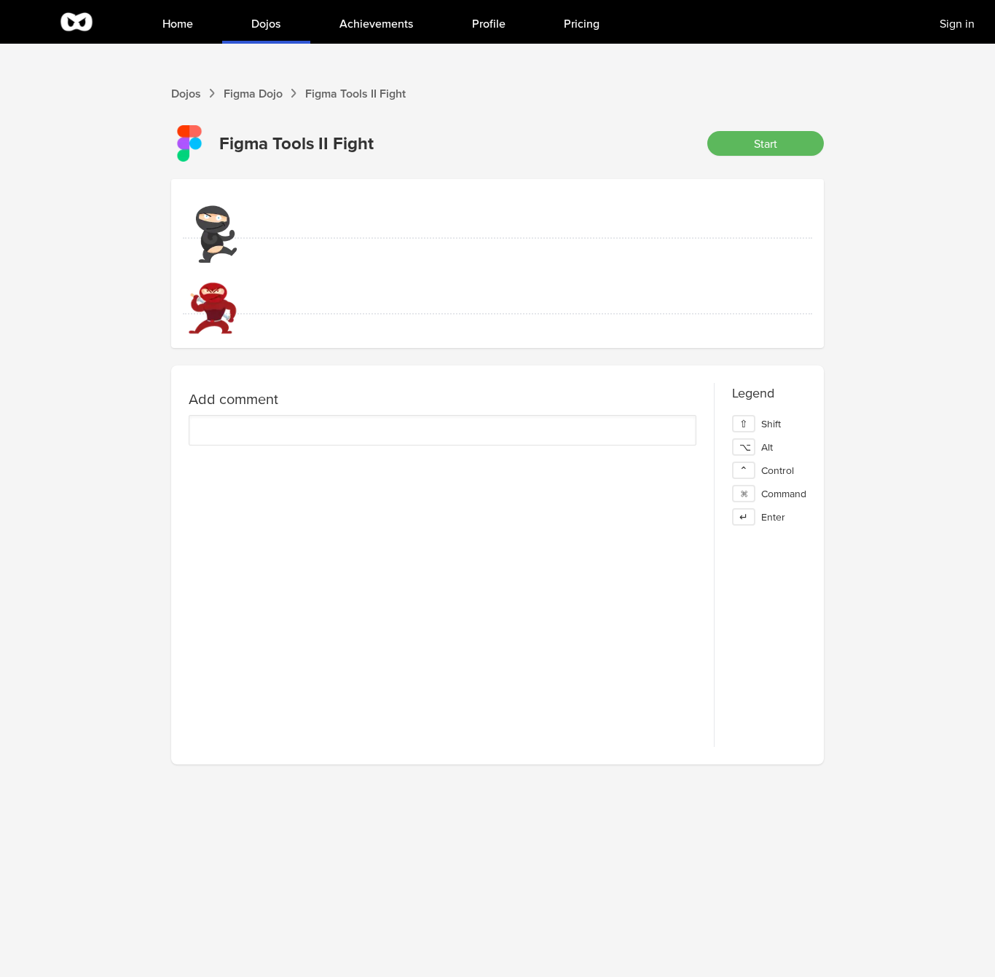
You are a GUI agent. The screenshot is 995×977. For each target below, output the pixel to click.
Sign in (957, 23)
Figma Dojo (253, 93)
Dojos (186, 93)
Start (765, 143)
